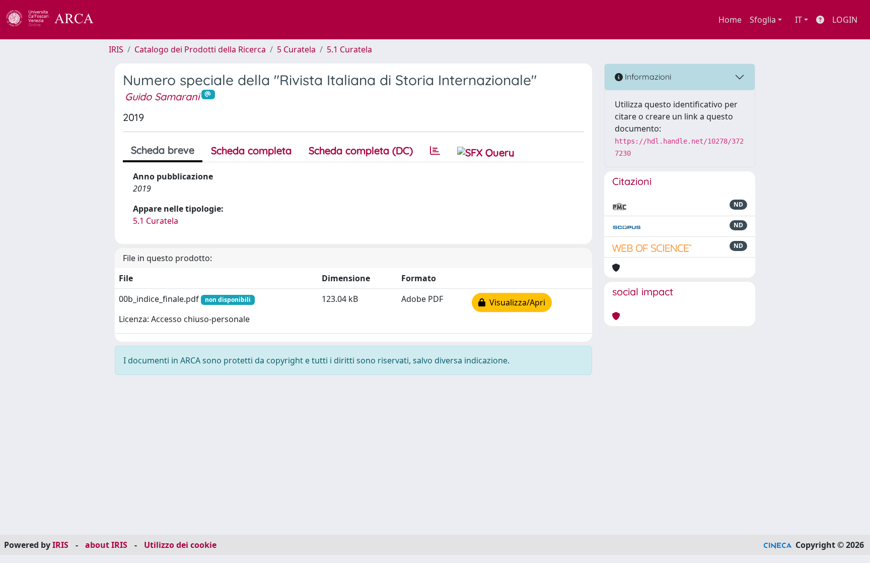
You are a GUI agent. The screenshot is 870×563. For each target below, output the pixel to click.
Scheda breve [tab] (162, 150)
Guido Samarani (162, 96)
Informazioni (647, 77)
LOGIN (844, 19)
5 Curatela (296, 49)
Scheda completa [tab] (251, 150)
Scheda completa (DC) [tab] (361, 150)
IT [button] (798, 19)
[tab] (435, 150)
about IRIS (106, 544)
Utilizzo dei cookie (180, 544)
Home (730, 19)
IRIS (116, 49)
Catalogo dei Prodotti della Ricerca (200, 49)
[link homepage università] (121, 19)
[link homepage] (55, 19)
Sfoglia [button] (763, 19)
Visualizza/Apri (515, 302)
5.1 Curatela (349, 49)
